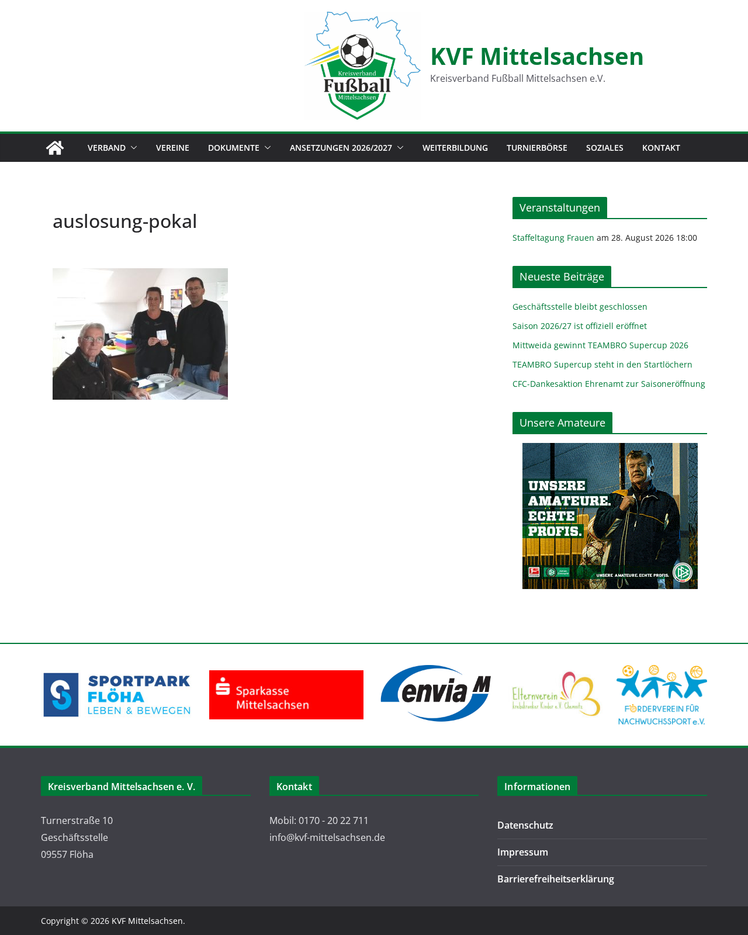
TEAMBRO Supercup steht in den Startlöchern (602, 364)
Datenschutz (525, 825)
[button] (131, 148)
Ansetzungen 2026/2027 (341, 147)
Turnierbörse (537, 147)
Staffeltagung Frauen (553, 237)
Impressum (522, 852)
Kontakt (661, 147)
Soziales (605, 147)
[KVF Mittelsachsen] (55, 147)
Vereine (172, 147)
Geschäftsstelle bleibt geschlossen (579, 306)
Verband (107, 147)
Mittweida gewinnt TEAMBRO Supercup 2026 (600, 345)
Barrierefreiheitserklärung (555, 878)
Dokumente (233, 147)
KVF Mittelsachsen (537, 56)
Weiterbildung (455, 147)
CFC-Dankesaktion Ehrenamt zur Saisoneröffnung (608, 383)
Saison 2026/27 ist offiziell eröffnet (579, 325)
